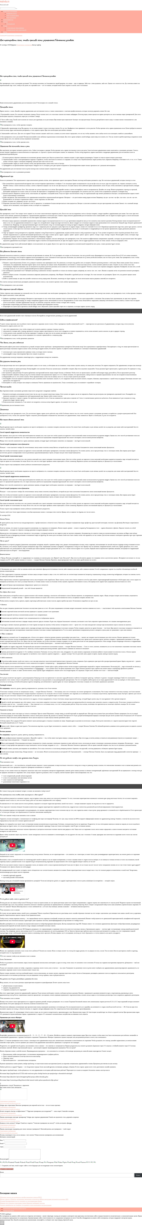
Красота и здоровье (10, 11)
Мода (5, 32)
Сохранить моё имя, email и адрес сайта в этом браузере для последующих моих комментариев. (32, 1166)
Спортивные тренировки (15, 28)
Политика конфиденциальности (14, 1208)
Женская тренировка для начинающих (8, 1133)
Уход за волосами (13, 15)
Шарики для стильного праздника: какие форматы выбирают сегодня (22, 1203)
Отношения (11, 24)
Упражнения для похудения (16, 30)
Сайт (1, 1147)
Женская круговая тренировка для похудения (10, 1109)
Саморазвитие (8, 20)
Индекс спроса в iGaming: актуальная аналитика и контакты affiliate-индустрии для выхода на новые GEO (34, 1199)
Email (2, 1143)
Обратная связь (8, 1210)
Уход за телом (11, 17)
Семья (5, 22)
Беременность (12, 13)
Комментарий (4, 1159)
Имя (2, 1140)
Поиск (2, 1172)
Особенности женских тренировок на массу (10, 1121)
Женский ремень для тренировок (7, 1127)
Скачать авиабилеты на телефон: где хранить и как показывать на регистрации (25, 1205)
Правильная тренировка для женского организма (11, 1115)
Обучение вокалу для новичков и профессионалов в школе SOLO (21, 1197)
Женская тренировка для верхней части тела (10, 1103)
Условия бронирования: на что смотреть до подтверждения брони (21, 1201)
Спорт (5, 26)
